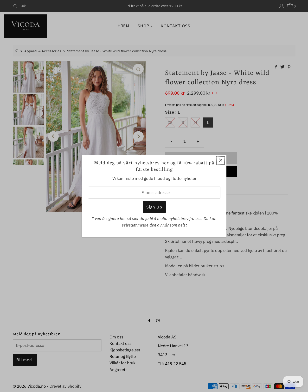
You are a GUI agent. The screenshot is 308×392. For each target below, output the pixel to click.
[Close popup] (220, 160)
